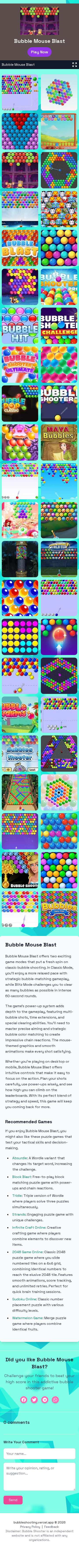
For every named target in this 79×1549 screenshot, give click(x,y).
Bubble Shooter (34, 1531)
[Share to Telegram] (44, 1399)
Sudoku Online (24, 1299)
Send (13, 1500)
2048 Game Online (27, 1252)
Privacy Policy (30, 1527)
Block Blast (21, 1177)
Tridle (17, 1195)
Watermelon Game (27, 1318)
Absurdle (19, 1158)
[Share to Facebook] (23, 1399)
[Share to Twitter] (34, 1399)
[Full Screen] (74, 64)
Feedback (51, 1527)
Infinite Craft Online (28, 1227)
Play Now (39, 51)
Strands (19, 1214)
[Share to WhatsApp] (55, 1399)
